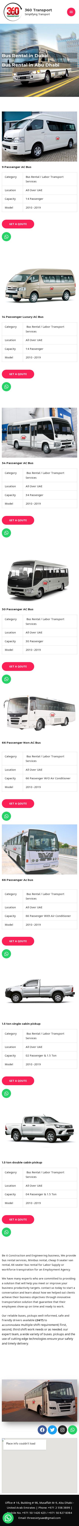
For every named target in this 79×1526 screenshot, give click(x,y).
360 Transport (38, 10)
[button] (8, 1517)
